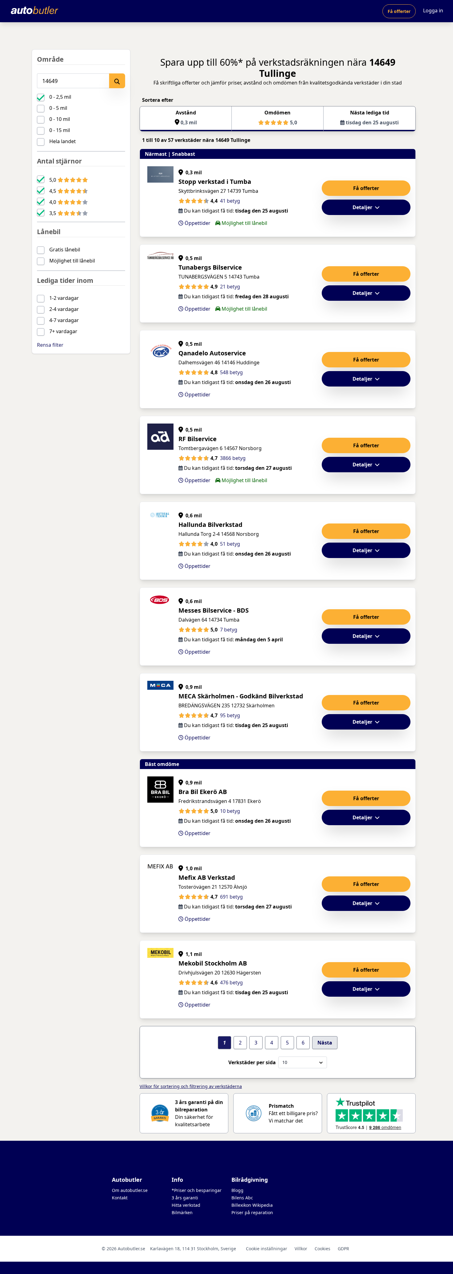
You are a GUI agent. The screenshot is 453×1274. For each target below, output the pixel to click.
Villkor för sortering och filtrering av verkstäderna (191, 1086)
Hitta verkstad (186, 1205)
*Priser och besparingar (197, 1190)
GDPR (343, 1248)
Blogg (237, 1190)
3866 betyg (233, 458)
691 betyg (231, 896)
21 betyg (230, 286)
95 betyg (230, 715)
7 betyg (228, 629)
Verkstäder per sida (252, 1062)
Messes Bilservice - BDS (213, 610)
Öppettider (196, 223)
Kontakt (120, 1198)
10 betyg (230, 811)
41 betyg (230, 200)
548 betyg (231, 372)
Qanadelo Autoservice (212, 353)
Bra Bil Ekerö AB (202, 792)
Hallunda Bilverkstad (210, 524)
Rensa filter (50, 344)
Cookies (322, 1248)
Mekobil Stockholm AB (212, 963)
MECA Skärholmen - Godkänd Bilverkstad (240, 696)
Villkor (301, 1248)
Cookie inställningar (266, 1248)
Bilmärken (182, 1212)
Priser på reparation (252, 1212)
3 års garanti (185, 1198)
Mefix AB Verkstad (206, 877)
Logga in (433, 10)
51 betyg (230, 543)
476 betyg (231, 982)
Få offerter (399, 11)
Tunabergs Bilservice (210, 267)
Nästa (324, 1042)
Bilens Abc (242, 1198)
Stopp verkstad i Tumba (214, 181)
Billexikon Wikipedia (252, 1205)
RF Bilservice (197, 439)
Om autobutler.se (130, 1190)
